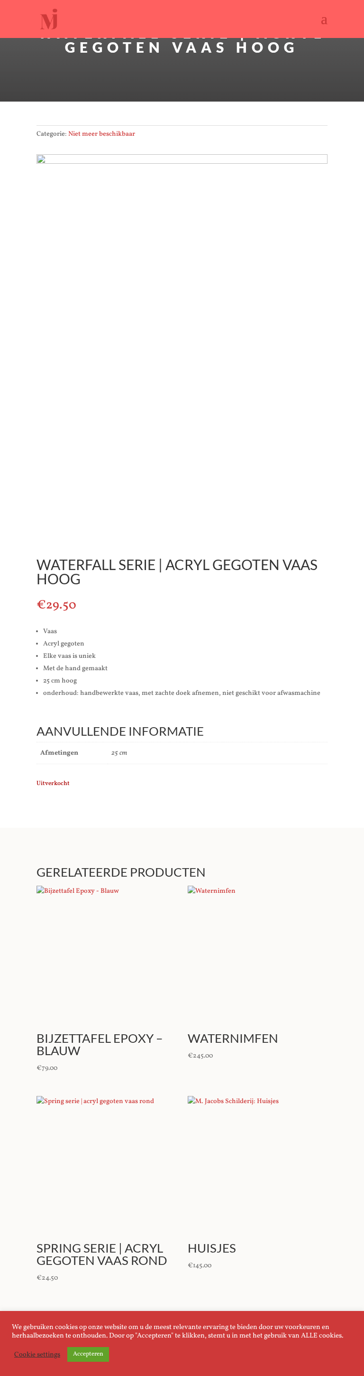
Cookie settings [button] (37, 1354)
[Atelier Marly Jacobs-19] (182, 162)
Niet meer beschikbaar (101, 134)
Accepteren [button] (88, 1354)
